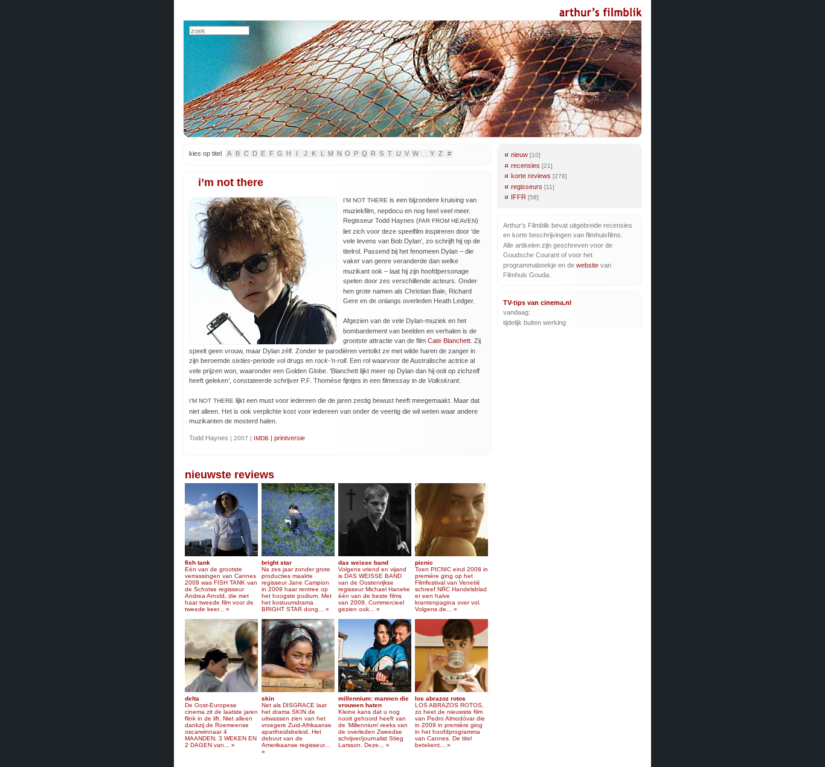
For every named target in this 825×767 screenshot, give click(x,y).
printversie (289, 437)
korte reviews (531, 175)
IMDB (261, 438)
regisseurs (526, 186)
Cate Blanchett (449, 340)
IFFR (518, 197)
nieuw (519, 154)
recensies (525, 165)
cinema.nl (556, 302)
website (587, 265)
